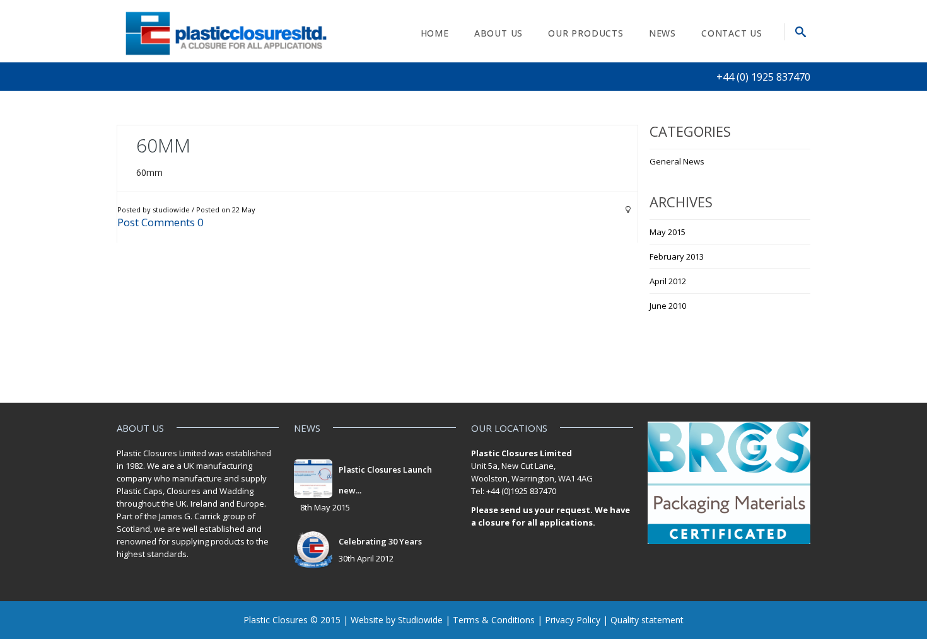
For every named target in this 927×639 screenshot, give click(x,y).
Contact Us (731, 33)
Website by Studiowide (397, 620)
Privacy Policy (572, 620)
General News (677, 161)
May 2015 (667, 232)
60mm (163, 145)
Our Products (586, 33)
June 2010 (668, 305)
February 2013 (677, 256)
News (662, 33)
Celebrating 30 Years (380, 541)
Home (435, 33)
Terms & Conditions (494, 620)
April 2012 (668, 281)
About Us (498, 33)
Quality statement (647, 620)
